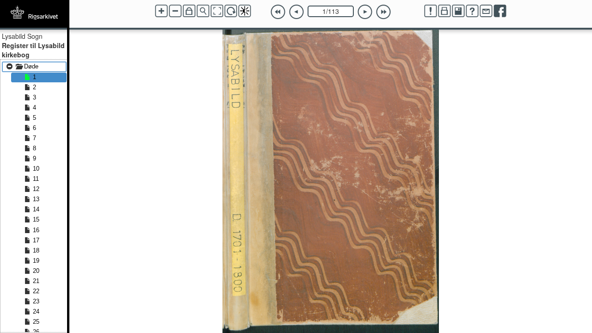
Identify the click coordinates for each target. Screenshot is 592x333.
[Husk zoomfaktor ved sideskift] (189, 11)
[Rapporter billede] (430, 11)
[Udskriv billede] (444, 11)
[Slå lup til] (203, 11)
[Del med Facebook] (499, 11)
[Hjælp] (472, 11)
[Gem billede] (458, 11)
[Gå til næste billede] (365, 12)
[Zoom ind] (161, 11)
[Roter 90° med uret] (230, 11)
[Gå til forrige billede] (296, 12)
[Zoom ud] (175, 11)
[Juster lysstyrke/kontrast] (244, 11)
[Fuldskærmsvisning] (216, 11)
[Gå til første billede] (278, 12)
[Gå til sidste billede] (383, 12)
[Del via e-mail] (486, 11)
